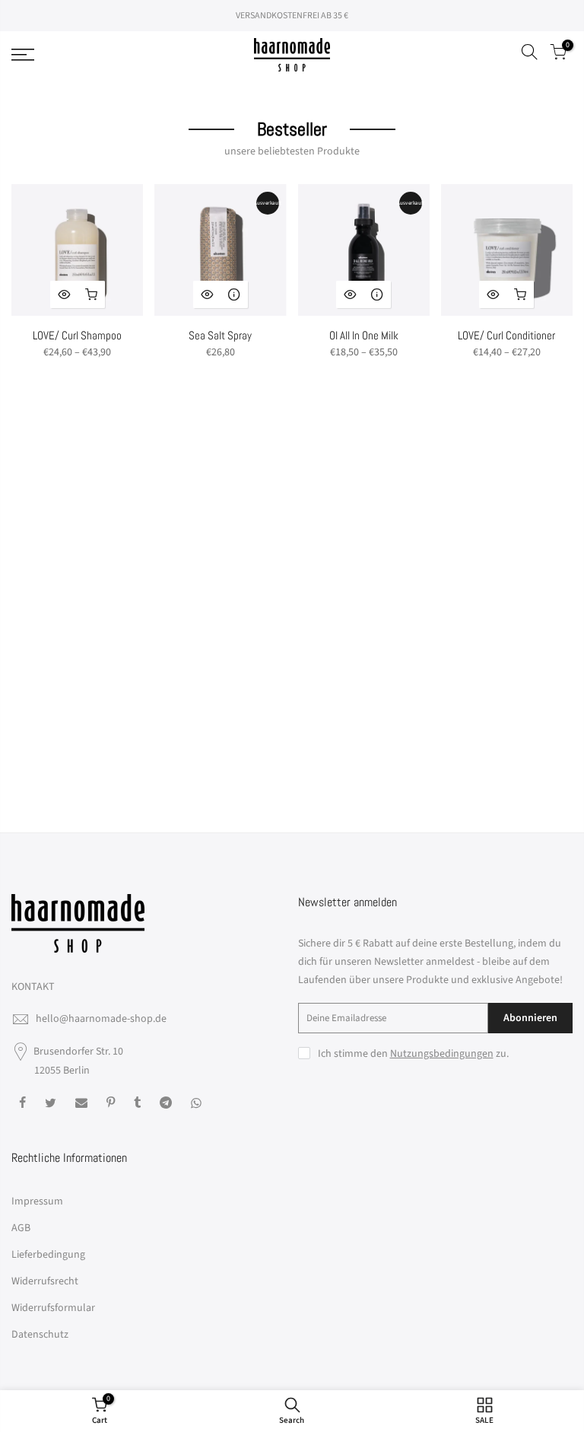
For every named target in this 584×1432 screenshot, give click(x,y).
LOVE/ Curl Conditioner (506, 335)
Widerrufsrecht (44, 1281)
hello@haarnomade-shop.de (101, 1018)
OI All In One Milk (363, 335)
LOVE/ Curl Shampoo (77, 335)
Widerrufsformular (53, 1308)
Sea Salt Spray (220, 335)
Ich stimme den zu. (413, 1053)
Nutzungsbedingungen (442, 1053)
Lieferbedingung (48, 1254)
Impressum (37, 1201)
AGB (20, 1228)
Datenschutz (39, 1334)
